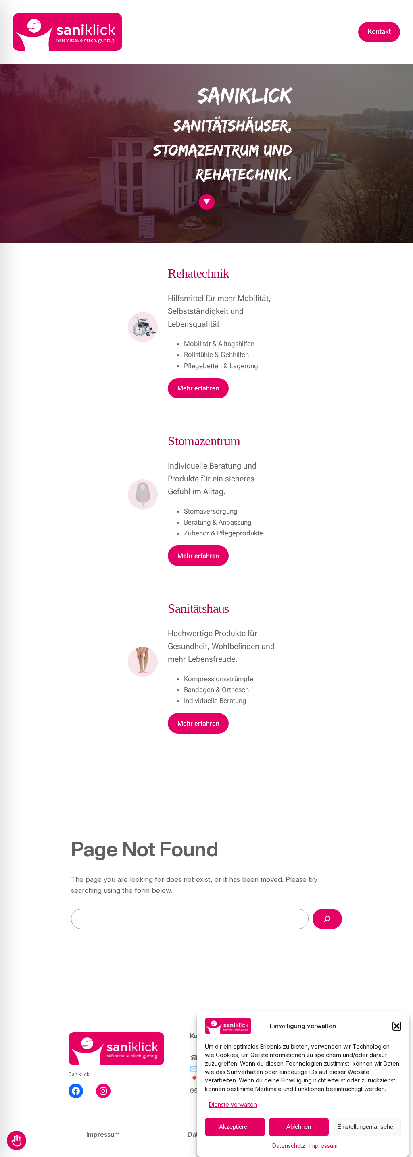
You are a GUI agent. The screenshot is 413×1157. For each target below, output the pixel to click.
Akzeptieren (234, 1126)
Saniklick (79, 1074)
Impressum (323, 1145)
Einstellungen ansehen (366, 1126)
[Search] (327, 919)
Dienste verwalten (233, 1104)
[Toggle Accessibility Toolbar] (16, 1140)
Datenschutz (288, 1145)
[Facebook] (76, 1091)
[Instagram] (103, 1091)
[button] (397, 1026)
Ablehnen (298, 1126)
